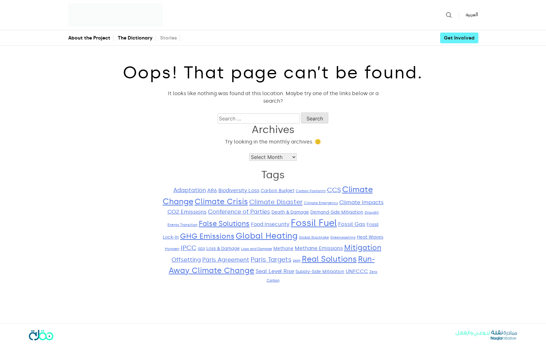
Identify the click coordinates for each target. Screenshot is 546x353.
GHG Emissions (207, 236)
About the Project (89, 38)
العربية (472, 14)
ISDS (201, 249)
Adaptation (189, 190)
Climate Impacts (361, 202)
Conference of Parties (239, 211)
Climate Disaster (276, 202)
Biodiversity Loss (238, 190)
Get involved (459, 38)
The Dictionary (135, 38)
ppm (296, 261)
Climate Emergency (321, 203)
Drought (372, 212)
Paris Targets (271, 259)
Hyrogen (172, 249)
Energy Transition (182, 225)
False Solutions (224, 223)
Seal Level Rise (275, 271)
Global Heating (267, 236)
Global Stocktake (314, 237)
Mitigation (362, 247)
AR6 (212, 190)
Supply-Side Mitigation (319, 271)
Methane (283, 248)
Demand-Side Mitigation (336, 212)
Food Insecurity (270, 224)
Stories (168, 38)
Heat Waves (370, 237)
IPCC (189, 248)
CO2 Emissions (187, 212)
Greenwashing (342, 237)
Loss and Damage (256, 249)
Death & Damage (290, 212)
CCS (334, 190)
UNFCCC (357, 271)
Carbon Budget (277, 190)
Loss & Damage (223, 248)
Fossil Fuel (314, 222)
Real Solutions (329, 259)
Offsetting (186, 259)
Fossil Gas (351, 224)
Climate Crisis (221, 201)
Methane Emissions (319, 248)
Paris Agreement (225, 259)
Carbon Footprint (311, 191)
